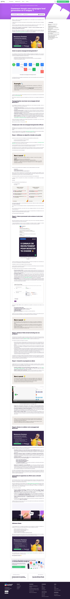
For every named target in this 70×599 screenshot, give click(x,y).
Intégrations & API (17, 1)
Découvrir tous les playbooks (33, 592)
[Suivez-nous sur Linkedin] (5, 593)
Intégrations (18, 587)
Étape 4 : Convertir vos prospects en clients (53, 34)
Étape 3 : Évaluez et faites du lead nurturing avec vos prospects (53, 33)
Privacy (55, 587)
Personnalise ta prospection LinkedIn (34, 588)
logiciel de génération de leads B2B (33, 483)
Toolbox (23, 1)
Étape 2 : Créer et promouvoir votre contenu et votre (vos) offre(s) (52, 31)
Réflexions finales (50, 39)
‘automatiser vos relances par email (20, 117)
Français (27, 1)
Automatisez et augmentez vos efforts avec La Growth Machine (53, 37)
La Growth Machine (17, 85)
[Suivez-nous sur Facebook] (6, 593)
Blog (3, 1)
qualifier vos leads (26, 338)
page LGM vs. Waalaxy (28, 277)
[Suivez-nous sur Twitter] (7, 593)
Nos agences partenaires (57, 595)
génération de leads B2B (30, 131)
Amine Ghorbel (42, 14)
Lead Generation (17, 5)
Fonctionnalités (11, 1)
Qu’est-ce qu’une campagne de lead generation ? (52, 24)
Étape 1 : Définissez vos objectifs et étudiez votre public (53, 29)
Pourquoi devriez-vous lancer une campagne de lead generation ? (52, 26)
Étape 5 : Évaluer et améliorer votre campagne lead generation (52, 36)
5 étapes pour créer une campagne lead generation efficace (53, 28)
